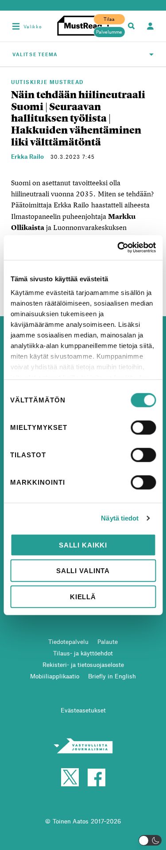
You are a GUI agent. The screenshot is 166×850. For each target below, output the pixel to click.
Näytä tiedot (120, 518)
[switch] (143, 427)
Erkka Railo (27, 156)
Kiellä (83, 596)
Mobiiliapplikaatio (54, 676)
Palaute (107, 641)
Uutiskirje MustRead (47, 82)
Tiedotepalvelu (68, 641)
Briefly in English (112, 676)
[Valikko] (15, 26)
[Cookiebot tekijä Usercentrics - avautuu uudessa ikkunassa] (118, 247)
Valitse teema (35, 54)
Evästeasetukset (83, 710)
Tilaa (109, 19)
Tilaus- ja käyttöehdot (83, 653)
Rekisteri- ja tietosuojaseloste (83, 664)
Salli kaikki (83, 544)
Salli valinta (83, 570)
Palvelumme (109, 31)
